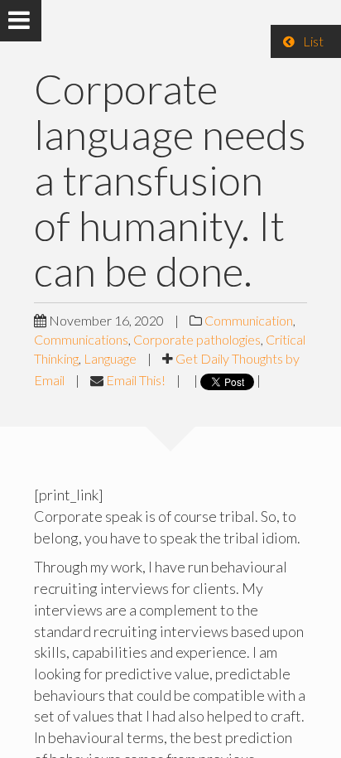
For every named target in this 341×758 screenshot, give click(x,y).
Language (110, 358)
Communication (248, 320)
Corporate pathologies (197, 339)
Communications (81, 339)
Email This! (136, 380)
